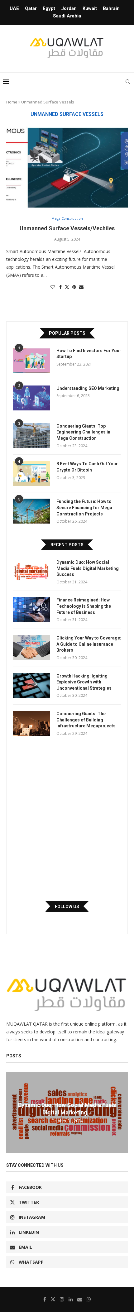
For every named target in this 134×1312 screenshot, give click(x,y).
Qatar (31, 8)
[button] (11, 1112)
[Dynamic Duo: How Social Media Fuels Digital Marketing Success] (31, 571)
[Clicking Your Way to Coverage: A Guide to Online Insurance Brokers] (31, 647)
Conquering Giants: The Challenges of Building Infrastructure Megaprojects (86, 719)
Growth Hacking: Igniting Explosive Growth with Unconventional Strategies (84, 682)
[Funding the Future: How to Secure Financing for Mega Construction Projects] (31, 511)
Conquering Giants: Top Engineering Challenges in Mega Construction (83, 432)
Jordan (69, 8)
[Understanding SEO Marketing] (31, 397)
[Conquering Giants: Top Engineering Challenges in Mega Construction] (31, 435)
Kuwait (90, 8)
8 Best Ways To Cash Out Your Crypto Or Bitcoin (87, 466)
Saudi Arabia (67, 16)
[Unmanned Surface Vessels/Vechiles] (67, 167)
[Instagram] (62, 1299)
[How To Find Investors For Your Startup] (31, 360)
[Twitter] (52, 1299)
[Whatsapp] (89, 1299)
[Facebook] (44, 1299)
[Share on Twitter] (67, 287)
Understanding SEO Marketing (87, 388)
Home (11, 102)
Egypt (49, 8)
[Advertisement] (67, 819)
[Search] (128, 82)
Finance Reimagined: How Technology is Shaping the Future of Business (83, 606)
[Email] (79, 1299)
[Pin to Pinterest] (74, 287)
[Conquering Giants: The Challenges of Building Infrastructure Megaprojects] (31, 723)
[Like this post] (52, 287)
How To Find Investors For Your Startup (88, 353)
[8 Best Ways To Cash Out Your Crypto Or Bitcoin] (31, 473)
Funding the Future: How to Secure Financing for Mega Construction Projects (84, 507)
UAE (14, 8)
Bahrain (111, 8)
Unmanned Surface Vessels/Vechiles (67, 228)
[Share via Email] (81, 287)
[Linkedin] (71, 1299)
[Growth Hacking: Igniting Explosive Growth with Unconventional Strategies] (31, 685)
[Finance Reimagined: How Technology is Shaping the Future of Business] (31, 609)
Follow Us (67, 906)
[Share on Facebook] (60, 287)
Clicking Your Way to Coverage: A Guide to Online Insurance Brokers (88, 644)
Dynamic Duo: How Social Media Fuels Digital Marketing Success (87, 568)
